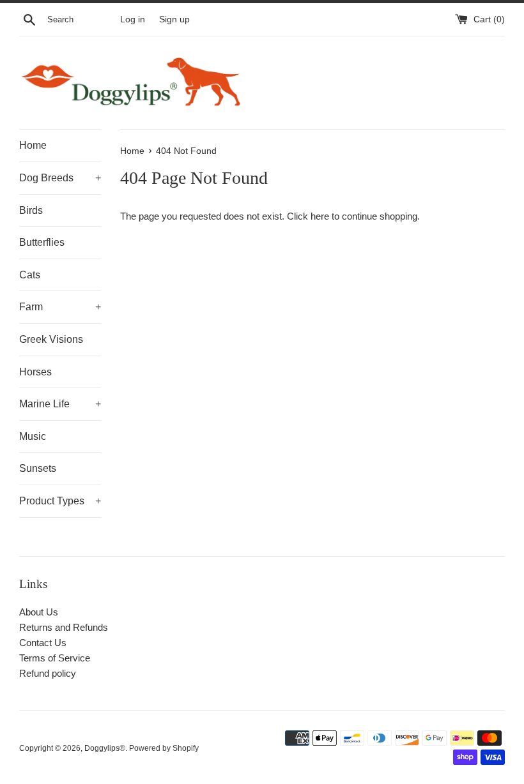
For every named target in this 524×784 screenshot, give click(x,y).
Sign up (174, 19)
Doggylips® (104, 748)
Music (32, 436)
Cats (29, 274)
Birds (31, 210)
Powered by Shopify (164, 748)
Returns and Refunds (63, 627)
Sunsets (37, 468)
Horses (35, 371)
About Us (38, 612)
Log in (132, 19)
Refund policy (47, 673)
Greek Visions (51, 339)
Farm (60, 306)
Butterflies (42, 242)
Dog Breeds (60, 177)
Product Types (60, 500)
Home (33, 145)
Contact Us (42, 642)
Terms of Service (54, 657)
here (320, 216)
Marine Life (60, 403)
